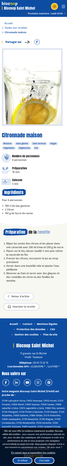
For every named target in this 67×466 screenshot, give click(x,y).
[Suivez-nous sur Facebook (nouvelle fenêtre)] (6, 382)
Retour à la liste (20, 296)
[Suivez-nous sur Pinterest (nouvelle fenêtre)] (49, 382)
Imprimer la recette (23, 306)
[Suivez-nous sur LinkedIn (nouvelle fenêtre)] (16, 382)
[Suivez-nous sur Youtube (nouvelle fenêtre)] (27, 382)
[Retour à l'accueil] (9, 4)
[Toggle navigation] (63, 7)
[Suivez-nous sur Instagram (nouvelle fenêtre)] (38, 382)
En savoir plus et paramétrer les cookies (33, 452)
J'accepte (44, 460)
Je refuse (22, 460)
